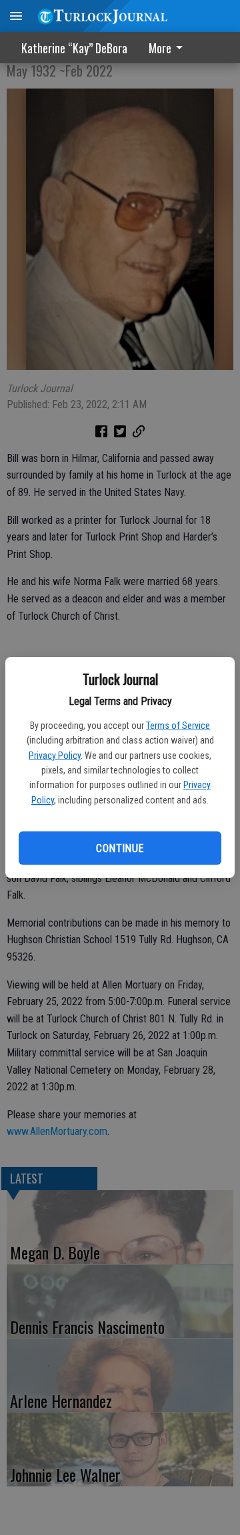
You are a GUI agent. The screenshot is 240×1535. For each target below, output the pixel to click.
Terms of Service (178, 725)
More (160, 48)
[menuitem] (169, 47)
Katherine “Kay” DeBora (74, 48)
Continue (119, 848)
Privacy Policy (55, 755)
